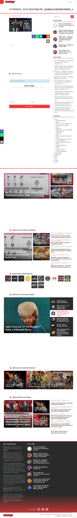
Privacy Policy (71, 514)
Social (56, 162)
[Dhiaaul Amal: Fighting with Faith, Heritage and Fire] (41, 406)
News (56, 159)
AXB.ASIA (5, 450)
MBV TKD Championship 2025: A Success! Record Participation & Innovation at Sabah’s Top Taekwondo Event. (61, 417)
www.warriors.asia (7, 488)
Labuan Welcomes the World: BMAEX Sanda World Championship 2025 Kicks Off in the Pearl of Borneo (62, 425)
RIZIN (57, 143)
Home (41, 514)
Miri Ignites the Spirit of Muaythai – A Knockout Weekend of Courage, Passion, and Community (63, 109)
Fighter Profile (58, 154)
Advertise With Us (57, 514)
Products (57, 160)
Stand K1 (58, 146)
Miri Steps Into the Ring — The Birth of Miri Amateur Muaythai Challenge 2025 (61, 266)
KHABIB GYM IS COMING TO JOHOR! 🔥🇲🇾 (66, 45)
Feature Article (58, 153)
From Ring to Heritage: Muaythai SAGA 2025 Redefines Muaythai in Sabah (61, 410)
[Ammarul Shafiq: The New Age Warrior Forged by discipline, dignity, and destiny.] (29, 487)
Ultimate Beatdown (60, 149)
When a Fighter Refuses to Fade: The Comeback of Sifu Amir (63, 97)
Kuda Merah (59, 133)
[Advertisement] (29, 58)
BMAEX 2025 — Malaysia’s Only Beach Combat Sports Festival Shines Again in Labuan (66, 39)
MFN (57, 137)
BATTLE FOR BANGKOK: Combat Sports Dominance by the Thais (66, 25)
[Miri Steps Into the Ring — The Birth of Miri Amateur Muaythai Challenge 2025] (41, 420)
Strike (57, 148)
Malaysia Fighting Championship (63, 136)
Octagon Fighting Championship (63, 139)
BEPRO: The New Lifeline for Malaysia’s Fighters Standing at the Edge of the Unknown (66, 31)
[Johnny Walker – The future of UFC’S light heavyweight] (38, 380)
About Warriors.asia (48, 514)
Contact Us (64, 514)
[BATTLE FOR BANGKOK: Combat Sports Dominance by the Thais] (16, 82)
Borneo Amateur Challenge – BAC (64, 123)
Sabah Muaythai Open (61, 145)
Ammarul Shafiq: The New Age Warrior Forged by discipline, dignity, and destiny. (64, 93)
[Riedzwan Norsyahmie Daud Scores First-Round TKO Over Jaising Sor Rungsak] (27, 315)
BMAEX (57, 122)
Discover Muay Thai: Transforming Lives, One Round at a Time (65, 51)
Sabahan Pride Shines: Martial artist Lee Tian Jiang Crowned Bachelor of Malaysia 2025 (64, 104)
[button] (11, 89)
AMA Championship (60, 120)
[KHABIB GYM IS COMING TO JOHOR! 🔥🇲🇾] (16, 96)
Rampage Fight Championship (63, 142)
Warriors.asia (6, 447)
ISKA (56, 157)
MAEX (57, 134)
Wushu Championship (61, 151)
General (56, 156)
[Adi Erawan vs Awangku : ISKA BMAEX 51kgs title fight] (61, 380)
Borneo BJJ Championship (62, 125)
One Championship (60, 140)
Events (56, 119)
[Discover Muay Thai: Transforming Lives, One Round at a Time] (29, 96)
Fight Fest (58, 128)
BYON (57, 126)
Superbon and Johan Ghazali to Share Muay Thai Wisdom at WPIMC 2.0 (62, 403)
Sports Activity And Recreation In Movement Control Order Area (59, 432)
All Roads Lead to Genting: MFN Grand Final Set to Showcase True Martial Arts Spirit (64, 87)
